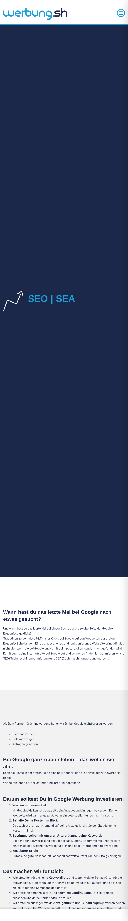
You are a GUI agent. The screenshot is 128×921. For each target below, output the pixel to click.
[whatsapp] (64, 915)
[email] (106, 915)
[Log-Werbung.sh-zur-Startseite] (35, 13)
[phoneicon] (21, 915)
